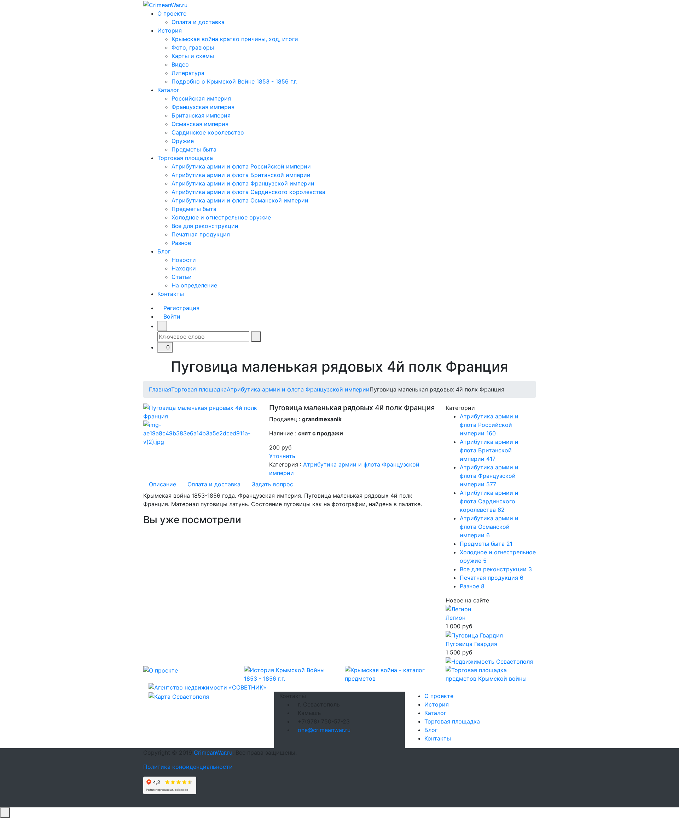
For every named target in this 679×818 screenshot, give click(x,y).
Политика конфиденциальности (188, 766)
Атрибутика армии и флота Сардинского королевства (248, 191)
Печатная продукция (201, 234)
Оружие (183, 140)
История (169, 30)
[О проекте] (160, 670)
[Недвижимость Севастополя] (489, 660)
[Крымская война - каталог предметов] (390, 673)
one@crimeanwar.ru (324, 729)
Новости (184, 259)
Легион (455, 617)
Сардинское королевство (208, 132)
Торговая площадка (185, 157)
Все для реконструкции (205, 225)
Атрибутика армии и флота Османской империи (240, 200)
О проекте (171, 13)
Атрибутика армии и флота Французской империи (243, 183)
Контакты (170, 293)
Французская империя (203, 106)
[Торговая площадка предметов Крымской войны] (491, 673)
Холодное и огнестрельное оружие (221, 217)
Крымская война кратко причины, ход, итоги (235, 38)
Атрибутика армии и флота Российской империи (241, 166)
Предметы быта (194, 149)
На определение (194, 285)
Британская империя (201, 115)
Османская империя (200, 123)
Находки (184, 268)
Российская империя (201, 98)
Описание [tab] (162, 484)
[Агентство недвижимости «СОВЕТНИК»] (207, 687)
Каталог (168, 89)
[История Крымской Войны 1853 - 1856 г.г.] (289, 673)
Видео (180, 64)
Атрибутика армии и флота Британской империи (241, 174)
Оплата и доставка (198, 21)
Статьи (182, 276)
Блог (163, 251)
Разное (181, 242)
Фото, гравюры (193, 47)
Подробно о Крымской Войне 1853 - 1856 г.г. (234, 81)
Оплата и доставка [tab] (213, 484)
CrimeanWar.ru (213, 752)
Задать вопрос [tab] (272, 484)
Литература (188, 72)
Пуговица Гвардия (471, 643)
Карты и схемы (193, 55)
